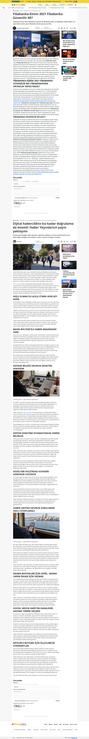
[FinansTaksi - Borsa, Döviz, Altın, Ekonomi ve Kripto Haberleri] (19, 724)
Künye (66, 1)
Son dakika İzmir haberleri (19, 729)
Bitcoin (62, 4)
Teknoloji (39, 1)
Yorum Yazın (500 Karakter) (19, 186)
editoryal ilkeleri (27, 412)
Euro (47, 4)
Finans (21, 10)
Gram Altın (71, 4)
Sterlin (54, 4)
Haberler (34, 1)
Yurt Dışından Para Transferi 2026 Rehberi (68, 78)
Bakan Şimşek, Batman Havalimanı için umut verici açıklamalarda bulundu (69, 293)
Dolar (40, 4)
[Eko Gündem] (69, 248)
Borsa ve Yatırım (57, 1)
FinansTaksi (16, 10)
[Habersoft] (74, 737)
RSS (14, 737)
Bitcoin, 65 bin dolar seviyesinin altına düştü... (69, 61)
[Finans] (69, 34)
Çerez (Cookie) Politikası (68, 729)
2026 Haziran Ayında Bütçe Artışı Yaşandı (69, 256)
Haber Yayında (17, 284)
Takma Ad (15, 179)
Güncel (29, 1)
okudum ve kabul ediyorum (26, 197)
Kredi (43, 1)
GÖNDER (57, 197)
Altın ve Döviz (53, 729)
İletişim (70, 1)
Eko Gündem (49, 1)
